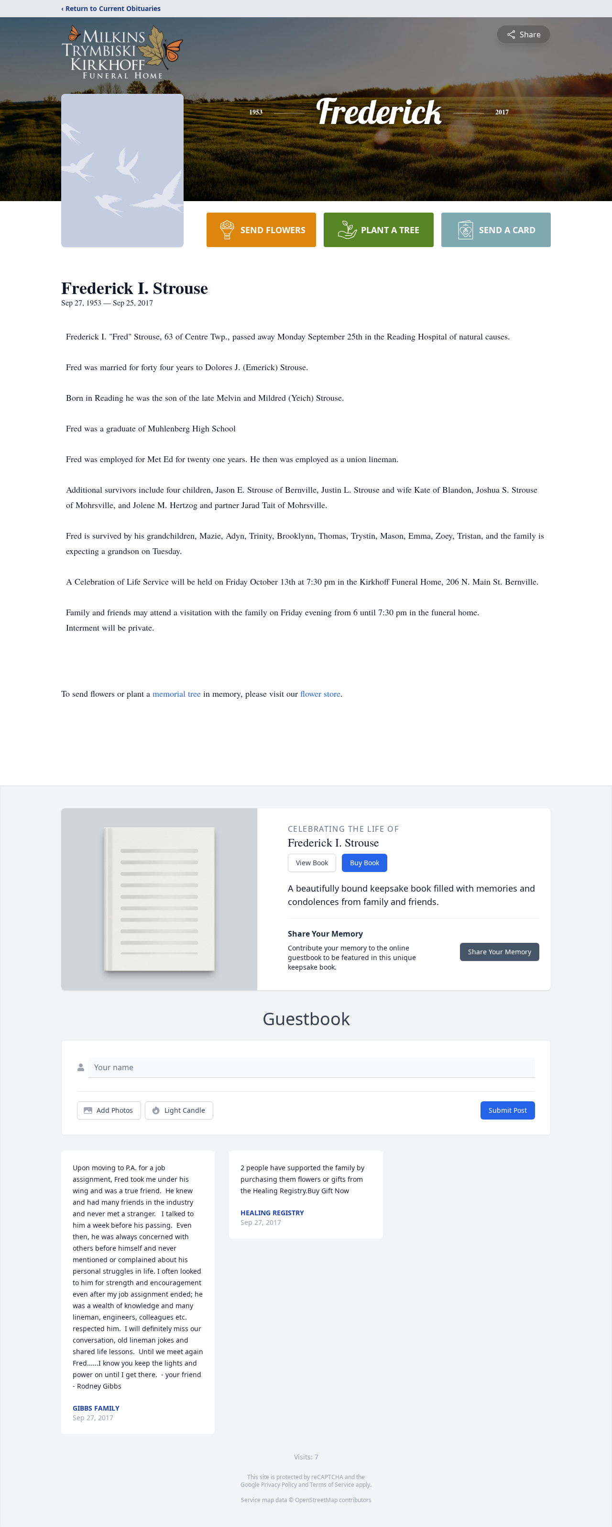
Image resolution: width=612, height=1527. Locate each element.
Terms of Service (332, 1485)
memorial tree (177, 693)
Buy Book (364, 862)
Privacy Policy (279, 1485)
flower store (320, 693)
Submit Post (508, 1110)
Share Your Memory (499, 951)
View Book (312, 862)
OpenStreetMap (316, 1500)
